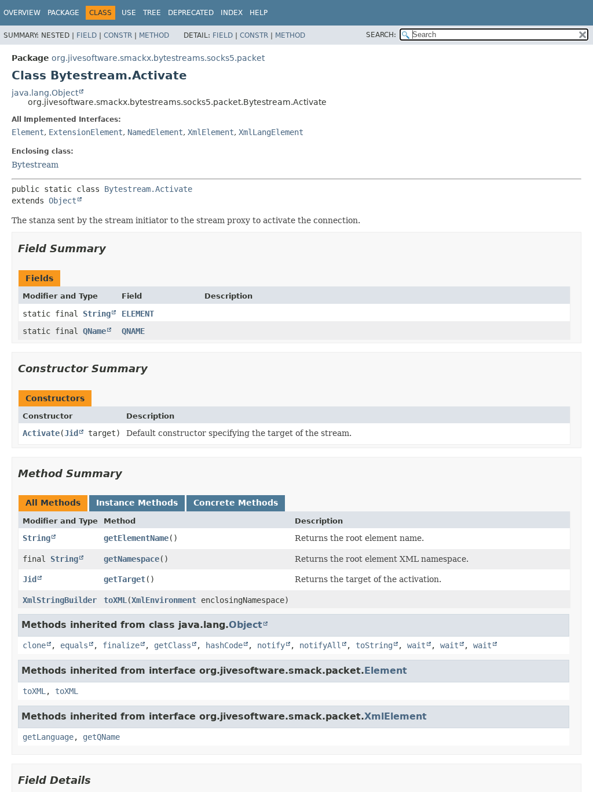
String (97, 313)
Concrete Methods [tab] (235, 502)
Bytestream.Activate (148, 189)
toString (374, 645)
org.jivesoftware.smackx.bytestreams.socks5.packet (158, 58)
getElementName (136, 538)
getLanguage (48, 737)
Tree (152, 13)
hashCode (224, 645)
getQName (101, 737)
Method (154, 35)
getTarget (124, 579)
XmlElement (211, 132)
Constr (118, 35)
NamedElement (155, 132)
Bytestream (35, 164)
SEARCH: (381, 35)
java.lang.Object (45, 92)
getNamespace (131, 559)
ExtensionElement (86, 132)
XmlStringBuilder (60, 600)
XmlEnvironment (163, 600)
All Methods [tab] (52, 502)
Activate (41, 433)
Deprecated (191, 13)
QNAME (133, 331)
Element (28, 132)
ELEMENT (138, 313)
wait (416, 645)
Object (62, 200)
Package (63, 13)
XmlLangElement (271, 132)
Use (129, 13)
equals (74, 645)
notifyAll (320, 645)
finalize (121, 645)
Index (232, 13)
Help (259, 13)
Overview (22, 13)
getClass (172, 645)
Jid (71, 433)
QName (94, 331)
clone (34, 645)
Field (86, 35)
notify (271, 645)
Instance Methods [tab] (137, 502)
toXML (115, 600)
